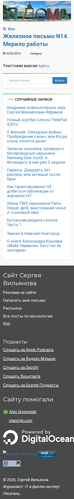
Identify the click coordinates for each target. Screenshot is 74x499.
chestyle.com (20, 420)
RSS (6, 324)
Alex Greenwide (22, 411)
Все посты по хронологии (27, 316)
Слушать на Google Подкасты (31, 385)
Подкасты (15, 342)
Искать (60, 80)
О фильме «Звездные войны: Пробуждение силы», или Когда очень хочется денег (37, 136)
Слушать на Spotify (20, 367)
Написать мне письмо (24, 300)
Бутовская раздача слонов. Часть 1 (32, 222)
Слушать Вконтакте (21, 376)
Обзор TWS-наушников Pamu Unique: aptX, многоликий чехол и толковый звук (36, 208)
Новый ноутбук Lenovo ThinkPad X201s (37, 122)
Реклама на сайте (19, 292)
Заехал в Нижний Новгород (33, 233)
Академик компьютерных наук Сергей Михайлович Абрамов (36, 109)
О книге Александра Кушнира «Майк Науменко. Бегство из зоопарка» (34, 246)
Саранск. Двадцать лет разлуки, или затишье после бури (33, 174)
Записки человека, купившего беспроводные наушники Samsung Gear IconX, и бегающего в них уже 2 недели (36, 156)
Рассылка (12, 308)
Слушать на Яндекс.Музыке (29, 358)
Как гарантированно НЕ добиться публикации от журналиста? (30, 191)
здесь (44, 65)
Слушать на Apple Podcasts (28, 349)
